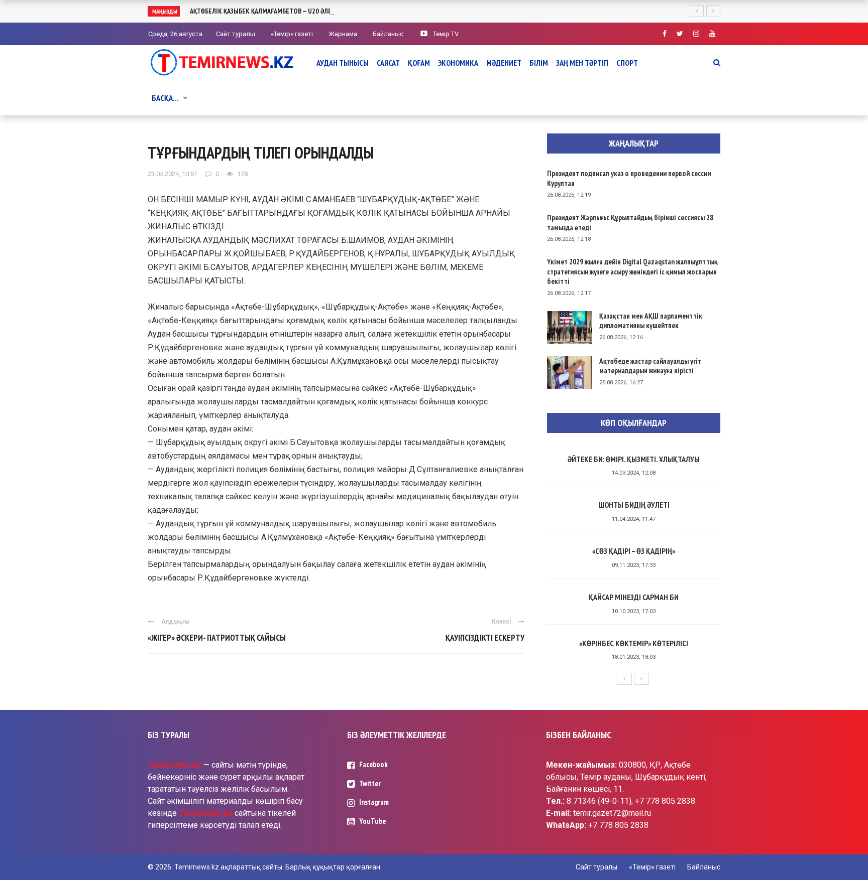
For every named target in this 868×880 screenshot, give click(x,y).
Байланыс (388, 34)
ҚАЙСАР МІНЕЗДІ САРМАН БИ (634, 597)
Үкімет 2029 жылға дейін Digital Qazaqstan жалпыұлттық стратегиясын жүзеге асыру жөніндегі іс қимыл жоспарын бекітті (632, 271)
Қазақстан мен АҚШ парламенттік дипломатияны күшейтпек (650, 321)
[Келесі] (641, 679)
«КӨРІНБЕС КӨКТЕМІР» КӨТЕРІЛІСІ (633, 643)
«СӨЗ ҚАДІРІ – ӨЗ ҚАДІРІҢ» (633, 551)
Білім (538, 63)
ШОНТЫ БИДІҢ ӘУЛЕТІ (634, 505)
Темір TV (446, 34)
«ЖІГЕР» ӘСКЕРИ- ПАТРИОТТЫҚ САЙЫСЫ (217, 637)
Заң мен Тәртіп (582, 63)
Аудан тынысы (342, 63)
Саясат (388, 63)
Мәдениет (503, 63)
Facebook (373, 764)
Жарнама (343, 34)
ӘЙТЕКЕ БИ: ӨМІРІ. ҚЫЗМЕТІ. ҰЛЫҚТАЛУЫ (634, 459)
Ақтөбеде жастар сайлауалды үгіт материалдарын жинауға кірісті (650, 366)
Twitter (370, 783)
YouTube (372, 821)
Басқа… (165, 98)
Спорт (627, 63)
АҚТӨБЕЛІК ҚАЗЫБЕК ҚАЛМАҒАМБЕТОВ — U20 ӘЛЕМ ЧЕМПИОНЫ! (282, 11)
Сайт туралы (235, 34)
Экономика (458, 63)
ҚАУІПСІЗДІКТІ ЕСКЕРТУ (485, 637)
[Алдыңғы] (624, 679)
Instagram (374, 802)
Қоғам (419, 63)
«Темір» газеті (292, 34)
